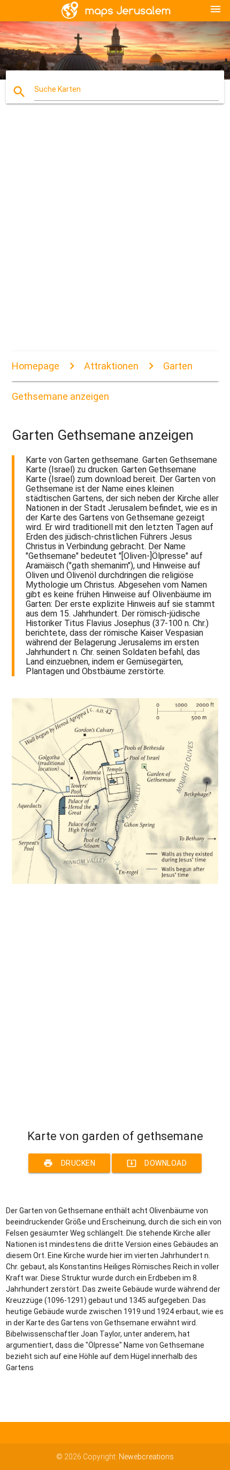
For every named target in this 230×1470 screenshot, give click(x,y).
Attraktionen (111, 366)
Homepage (35, 366)
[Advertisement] (115, 236)
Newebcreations (146, 1456)
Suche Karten (57, 89)
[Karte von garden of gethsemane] (115, 881)
